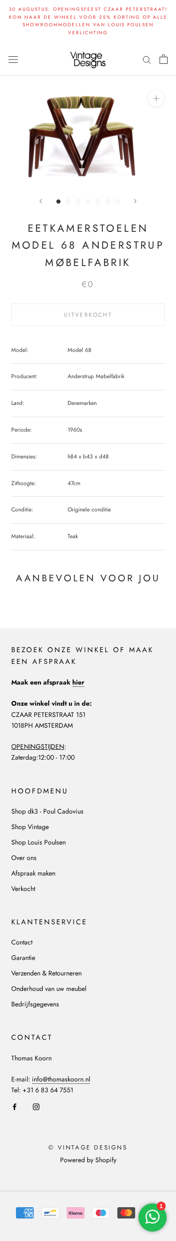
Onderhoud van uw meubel (48, 988)
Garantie (23, 957)
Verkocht (23, 888)
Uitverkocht (88, 315)
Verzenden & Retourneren (46, 973)
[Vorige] (40, 201)
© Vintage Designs (87, 1147)
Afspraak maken (33, 873)
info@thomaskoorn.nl (61, 1079)
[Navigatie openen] (13, 59)
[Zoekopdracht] (147, 59)
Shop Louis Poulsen (38, 842)
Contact (21, 942)
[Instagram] (36, 1106)
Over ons (24, 857)
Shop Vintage (30, 826)
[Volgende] (135, 201)
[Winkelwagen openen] (164, 59)
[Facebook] (14, 1106)
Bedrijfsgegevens (35, 1004)
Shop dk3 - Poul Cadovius (47, 811)
